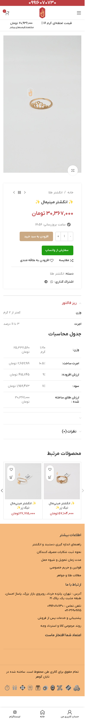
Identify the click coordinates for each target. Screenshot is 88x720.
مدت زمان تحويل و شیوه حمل (61, 554)
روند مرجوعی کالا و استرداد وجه (60, 620)
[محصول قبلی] (25, 186)
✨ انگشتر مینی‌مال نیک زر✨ (62, 499)
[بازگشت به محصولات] (19, 186)
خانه (70, 186)
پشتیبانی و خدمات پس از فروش (59, 612)
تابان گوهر (42, 671)
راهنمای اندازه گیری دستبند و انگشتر (56, 538)
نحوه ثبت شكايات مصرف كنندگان (59, 546)
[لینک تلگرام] (46, 276)
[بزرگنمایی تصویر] (73, 164)
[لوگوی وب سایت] (42, 13)
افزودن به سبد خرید (36, 230)
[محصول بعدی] (14, 186)
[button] (50, 471)
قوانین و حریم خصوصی (65, 561)
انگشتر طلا (56, 186)
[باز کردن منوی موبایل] (78, 12)
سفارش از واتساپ (56, 244)
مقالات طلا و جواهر (69, 569)
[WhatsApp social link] (51, 276)
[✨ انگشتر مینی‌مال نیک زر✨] (62, 475)
